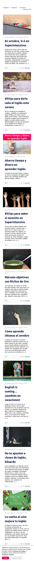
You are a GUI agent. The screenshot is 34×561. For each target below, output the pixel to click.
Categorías (6, 7)
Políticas (19, 551)
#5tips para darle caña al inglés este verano (17, 103)
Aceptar (5, 558)
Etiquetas (14, 7)
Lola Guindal (10, 37)
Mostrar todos (27, 9)
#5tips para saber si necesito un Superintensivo (16, 218)
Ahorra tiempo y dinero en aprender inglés (15, 165)
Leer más (27, 68)
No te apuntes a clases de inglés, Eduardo (15, 457)
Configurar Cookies (16, 558)
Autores (23, 7)
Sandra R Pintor (11, 95)
